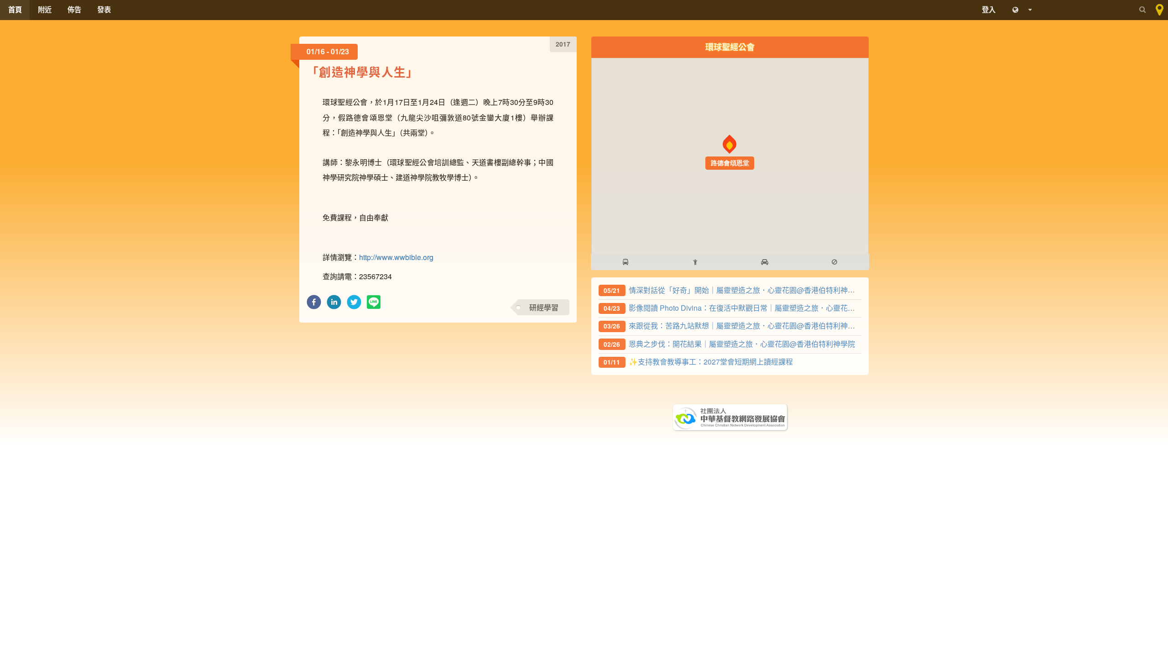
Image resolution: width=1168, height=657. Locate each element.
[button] (314, 304)
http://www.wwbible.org (396, 257)
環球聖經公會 (730, 47)
